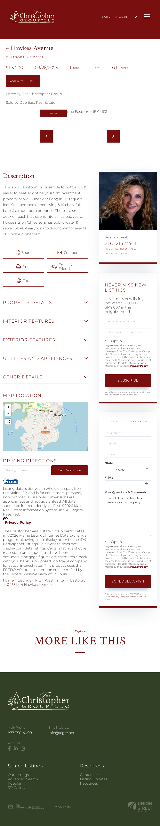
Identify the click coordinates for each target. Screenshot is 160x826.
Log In (123, 16)
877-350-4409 (20, 733)
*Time (109, 477)
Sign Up (107, 16)
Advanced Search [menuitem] (23, 779)
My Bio (125, 253)
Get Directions (70, 470)
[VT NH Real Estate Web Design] (140, 807)
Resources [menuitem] (89, 783)
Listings (24, 580)
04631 (12, 584)
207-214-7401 (120, 243)
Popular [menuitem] (14, 783)
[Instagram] (23, 748)
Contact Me (112, 253)
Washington (55, 580)
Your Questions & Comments (126, 492)
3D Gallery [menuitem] (17, 788)
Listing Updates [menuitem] (93, 779)
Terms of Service (138, 596)
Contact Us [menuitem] (89, 775)
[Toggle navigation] (147, 16)
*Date (109, 463)
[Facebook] (9, 748)
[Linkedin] (16, 748)
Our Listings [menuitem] (18, 775)
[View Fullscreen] (8, 422)
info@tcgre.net (62, 733)
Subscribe (128, 380)
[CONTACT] (23, 81)
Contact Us (116, 421)
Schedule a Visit (139, 421)
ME (38, 580)
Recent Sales (128, 249)
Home (8, 580)
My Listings (111, 249)
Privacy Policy (18, 522)
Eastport (77, 580)
